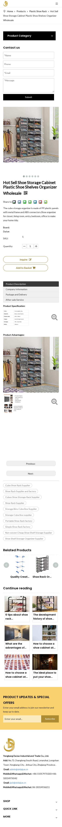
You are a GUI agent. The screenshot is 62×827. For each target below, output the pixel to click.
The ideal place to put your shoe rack (44, 675)
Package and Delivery (16, 294)
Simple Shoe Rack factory (17, 526)
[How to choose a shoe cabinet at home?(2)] (44, 633)
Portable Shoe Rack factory (18, 521)
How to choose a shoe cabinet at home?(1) (16, 675)
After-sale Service (15, 299)
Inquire (23, 259)
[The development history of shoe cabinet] (44, 604)
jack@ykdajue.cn (18, 782)
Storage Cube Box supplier (18, 515)
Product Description (16, 284)
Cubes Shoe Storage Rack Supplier (22, 497)
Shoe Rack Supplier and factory (20, 491)
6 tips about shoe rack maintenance (16, 617)
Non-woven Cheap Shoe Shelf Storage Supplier (28, 532)
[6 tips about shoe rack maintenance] (17, 604)
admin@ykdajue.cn (19, 769)
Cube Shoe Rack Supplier (17, 485)
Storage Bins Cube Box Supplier (21, 509)
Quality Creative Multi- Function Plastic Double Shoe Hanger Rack (19, 576)
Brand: (6, 227)
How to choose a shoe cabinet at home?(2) (43, 646)
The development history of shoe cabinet (44, 617)
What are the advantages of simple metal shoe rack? (14, 646)
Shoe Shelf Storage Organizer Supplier (24, 538)
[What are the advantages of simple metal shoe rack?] (17, 633)
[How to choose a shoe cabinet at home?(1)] (17, 662)
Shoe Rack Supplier (14, 503)
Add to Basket (24, 267)
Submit (28, 97)
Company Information (16, 289)
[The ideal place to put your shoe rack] (44, 662)
